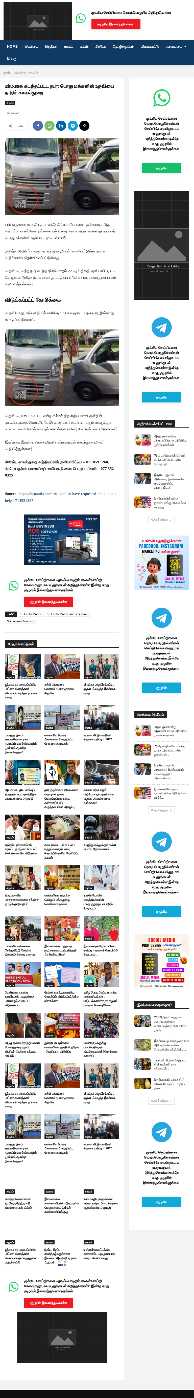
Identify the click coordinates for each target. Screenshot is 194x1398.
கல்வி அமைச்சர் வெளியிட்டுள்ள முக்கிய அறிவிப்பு (59, 689)
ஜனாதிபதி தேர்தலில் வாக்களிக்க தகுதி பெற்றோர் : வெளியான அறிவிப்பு (61, 1047)
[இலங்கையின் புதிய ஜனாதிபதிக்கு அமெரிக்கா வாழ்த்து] (142, 502)
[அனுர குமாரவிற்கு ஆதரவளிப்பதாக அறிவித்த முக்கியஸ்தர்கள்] (142, 440)
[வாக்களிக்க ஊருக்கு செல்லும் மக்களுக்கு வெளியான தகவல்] (62, 877)
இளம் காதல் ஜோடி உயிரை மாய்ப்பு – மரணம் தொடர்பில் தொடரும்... (101, 950)
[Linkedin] (61, 126)
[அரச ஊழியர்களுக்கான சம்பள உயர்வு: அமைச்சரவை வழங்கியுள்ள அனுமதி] (101, 1181)
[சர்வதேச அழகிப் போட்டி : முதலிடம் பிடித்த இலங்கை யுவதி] (101, 666)
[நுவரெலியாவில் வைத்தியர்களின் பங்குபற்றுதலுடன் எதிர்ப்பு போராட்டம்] (101, 877)
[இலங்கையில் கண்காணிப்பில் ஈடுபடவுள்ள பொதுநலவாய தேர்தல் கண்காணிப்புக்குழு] (62, 1181)
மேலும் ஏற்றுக (159, 519)
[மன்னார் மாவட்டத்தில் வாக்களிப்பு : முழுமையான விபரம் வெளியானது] (101, 1231)
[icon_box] (62, 593)
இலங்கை (20, 72)
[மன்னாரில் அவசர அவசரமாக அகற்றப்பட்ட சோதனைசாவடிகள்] (62, 717)
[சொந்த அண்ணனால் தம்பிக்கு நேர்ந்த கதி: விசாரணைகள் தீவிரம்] (23, 1181)
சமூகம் (33, 72)
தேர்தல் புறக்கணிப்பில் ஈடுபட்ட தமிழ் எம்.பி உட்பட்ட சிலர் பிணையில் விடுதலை (21, 849)
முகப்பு (7, 72)
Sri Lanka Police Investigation (67, 614)
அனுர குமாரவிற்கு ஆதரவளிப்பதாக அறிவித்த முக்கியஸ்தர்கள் (170, 440)
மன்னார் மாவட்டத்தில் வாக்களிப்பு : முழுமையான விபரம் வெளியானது (99, 1254)
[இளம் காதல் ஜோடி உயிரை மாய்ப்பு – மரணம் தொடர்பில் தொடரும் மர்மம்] (101, 928)
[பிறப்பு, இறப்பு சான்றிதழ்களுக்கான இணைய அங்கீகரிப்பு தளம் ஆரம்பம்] (62, 1231)
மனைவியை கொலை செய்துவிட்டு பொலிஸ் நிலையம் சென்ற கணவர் (20, 950)
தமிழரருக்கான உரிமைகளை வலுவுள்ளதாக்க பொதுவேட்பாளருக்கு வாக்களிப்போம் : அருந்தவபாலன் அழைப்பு (61, 798)
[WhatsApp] (49, 126)
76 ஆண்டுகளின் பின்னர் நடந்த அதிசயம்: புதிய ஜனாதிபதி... (169, 460)
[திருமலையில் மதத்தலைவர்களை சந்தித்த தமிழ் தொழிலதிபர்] (23, 877)
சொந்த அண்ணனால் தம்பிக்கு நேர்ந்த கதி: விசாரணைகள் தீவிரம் (18, 1203)
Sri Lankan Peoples (20, 621)
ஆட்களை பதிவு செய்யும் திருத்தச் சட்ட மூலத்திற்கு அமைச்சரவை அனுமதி (20, 794)
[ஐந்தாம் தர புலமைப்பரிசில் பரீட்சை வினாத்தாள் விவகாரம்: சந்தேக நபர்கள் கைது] (23, 666)
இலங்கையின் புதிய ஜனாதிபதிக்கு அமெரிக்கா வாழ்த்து (170, 503)
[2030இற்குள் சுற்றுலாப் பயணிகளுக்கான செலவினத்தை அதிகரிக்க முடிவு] (142, 1021)
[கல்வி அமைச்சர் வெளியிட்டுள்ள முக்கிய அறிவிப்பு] (62, 666)
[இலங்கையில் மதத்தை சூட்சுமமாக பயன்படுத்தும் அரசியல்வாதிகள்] (62, 928)
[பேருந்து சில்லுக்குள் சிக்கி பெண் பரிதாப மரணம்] (101, 827)
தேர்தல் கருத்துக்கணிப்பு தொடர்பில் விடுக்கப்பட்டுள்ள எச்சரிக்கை (61, 997)
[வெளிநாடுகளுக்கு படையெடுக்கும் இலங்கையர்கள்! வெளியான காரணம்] (101, 1025)
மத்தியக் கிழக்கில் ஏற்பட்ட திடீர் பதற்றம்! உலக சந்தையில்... (170, 1065)
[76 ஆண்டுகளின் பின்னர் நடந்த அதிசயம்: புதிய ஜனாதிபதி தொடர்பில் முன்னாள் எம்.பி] (142, 459)
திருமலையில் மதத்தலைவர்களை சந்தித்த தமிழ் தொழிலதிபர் (22, 900)
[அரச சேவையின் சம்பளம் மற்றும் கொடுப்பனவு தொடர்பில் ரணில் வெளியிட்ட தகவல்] (62, 827)
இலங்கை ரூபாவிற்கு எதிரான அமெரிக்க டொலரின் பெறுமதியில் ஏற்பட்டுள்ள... (171, 1045)
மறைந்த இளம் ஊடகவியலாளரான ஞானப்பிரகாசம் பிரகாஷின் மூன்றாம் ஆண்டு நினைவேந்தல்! (21, 743)
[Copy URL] (84, 126)
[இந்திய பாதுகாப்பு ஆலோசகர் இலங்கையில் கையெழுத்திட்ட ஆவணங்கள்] (142, 478)
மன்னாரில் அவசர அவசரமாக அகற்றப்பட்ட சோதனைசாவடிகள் (59, 739)
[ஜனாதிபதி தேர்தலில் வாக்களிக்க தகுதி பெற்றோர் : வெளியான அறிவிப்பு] (62, 1025)
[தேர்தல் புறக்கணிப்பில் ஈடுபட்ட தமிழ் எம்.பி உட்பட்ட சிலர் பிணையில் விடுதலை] (23, 827)
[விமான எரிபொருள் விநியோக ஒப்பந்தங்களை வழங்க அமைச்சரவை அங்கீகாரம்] (101, 772)
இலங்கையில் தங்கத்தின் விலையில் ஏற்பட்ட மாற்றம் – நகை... (171, 1084)
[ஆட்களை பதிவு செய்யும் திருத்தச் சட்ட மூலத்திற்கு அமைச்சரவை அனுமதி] (23, 772)
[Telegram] (73, 126)
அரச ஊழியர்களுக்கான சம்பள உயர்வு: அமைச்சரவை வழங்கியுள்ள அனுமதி (101, 1203)
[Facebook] (38, 126)
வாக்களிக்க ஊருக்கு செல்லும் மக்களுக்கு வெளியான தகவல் (57, 900)
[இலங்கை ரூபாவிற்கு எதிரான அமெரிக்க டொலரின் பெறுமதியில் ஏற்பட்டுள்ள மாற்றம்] (142, 1044)
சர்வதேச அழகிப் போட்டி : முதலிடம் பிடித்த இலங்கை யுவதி (99, 689)
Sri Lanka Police (31, 614)
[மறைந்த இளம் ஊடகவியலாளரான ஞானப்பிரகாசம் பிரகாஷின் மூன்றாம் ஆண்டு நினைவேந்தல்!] (23, 717)
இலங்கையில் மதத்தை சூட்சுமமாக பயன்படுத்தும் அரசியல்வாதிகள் (60, 950)
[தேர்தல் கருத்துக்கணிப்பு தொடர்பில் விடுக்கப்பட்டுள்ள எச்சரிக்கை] (62, 974)
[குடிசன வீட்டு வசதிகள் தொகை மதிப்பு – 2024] (101, 717)
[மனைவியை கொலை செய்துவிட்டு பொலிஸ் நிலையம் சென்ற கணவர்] (23, 928)
